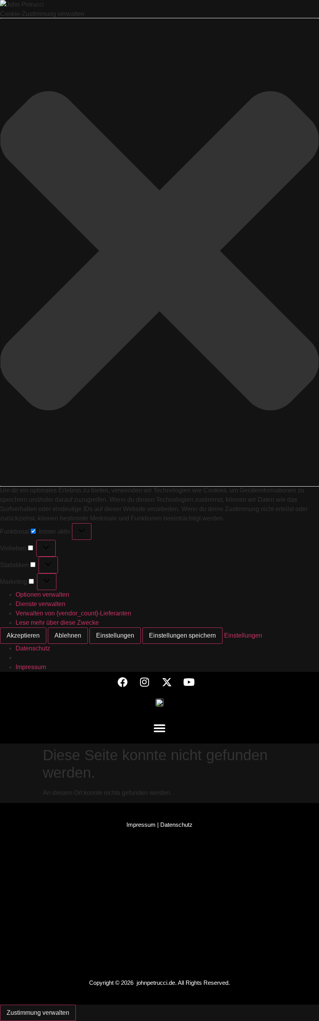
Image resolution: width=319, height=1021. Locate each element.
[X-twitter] (167, 682)
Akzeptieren (23, 635)
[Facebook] (122, 682)
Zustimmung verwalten (38, 1012)
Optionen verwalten (42, 594)
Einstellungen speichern (182, 635)
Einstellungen (115, 635)
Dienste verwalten (40, 604)
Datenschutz (33, 648)
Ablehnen (67, 635)
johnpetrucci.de (156, 982)
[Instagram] (145, 682)
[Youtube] (189, 682)
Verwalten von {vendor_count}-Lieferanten (73, 613)
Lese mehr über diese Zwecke (57, 622)
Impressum (31, 667)
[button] (159, 252)
